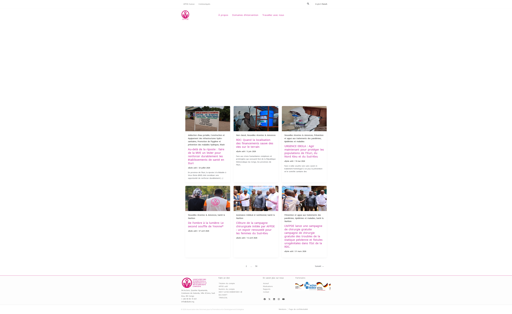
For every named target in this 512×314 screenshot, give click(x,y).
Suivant (319, 266)
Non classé (241, 135)
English (318, 4)
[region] (256, 60)
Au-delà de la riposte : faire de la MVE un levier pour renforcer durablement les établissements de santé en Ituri (206, 156)
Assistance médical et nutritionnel (251, 215)
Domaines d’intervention (245, 15)
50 (256, 266)
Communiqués (204, 4)
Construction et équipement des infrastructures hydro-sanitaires (206, 138)
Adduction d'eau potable (199, 135)
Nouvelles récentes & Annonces (261, 135)
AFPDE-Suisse (189, 4)
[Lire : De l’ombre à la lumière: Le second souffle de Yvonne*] (207, 198)
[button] (185, 60)
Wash (222, 145)
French (324, 4)
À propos (223, 15)
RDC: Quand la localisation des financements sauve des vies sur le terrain (254, 143)
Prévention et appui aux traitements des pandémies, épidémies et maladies (303, 138)
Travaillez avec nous (273, 15)
